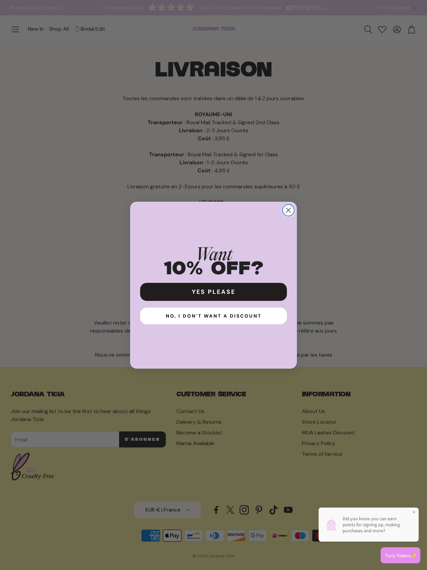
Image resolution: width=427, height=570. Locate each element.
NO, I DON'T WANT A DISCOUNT (214, 316)
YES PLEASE (214, 292)
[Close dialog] (288, 210)
